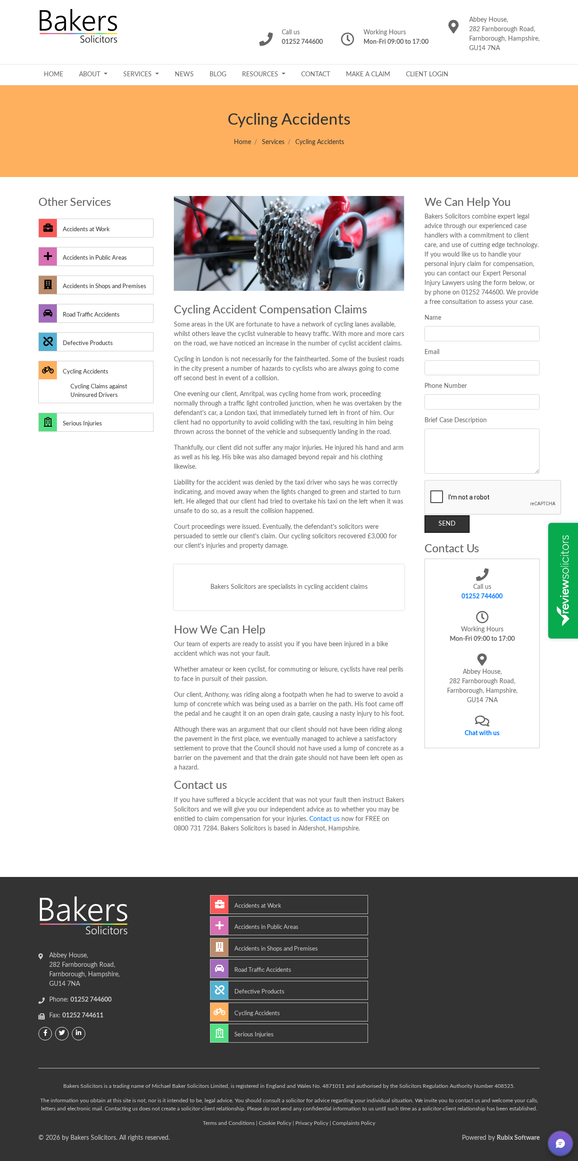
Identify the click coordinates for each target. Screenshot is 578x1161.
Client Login (427, 74)
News (184, 74)
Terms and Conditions (229, 1123)
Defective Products (87, 343)
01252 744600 (482, 596)
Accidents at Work (85, 229)
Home (53, 74)
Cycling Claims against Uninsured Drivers (98, 391)
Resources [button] (261, 74)
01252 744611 (82, 1015)
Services (273, 142)
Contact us (324, 819)
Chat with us (482, 733)
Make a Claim (368, 74)
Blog (218, 74)
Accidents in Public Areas (94, 258)
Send (447, 524)
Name (432, 318)
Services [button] (138, 74)
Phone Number (445, 386)
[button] (560, 1143)
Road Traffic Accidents (90, 314)
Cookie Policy (275, 1123)
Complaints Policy (353, 1123)
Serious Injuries (81, 423)
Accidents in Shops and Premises (103, 286)
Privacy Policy (311, 1123)
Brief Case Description (455, 420)
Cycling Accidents (84, 371)
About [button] (90, 74)
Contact (315, 74)
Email (431, 352)
